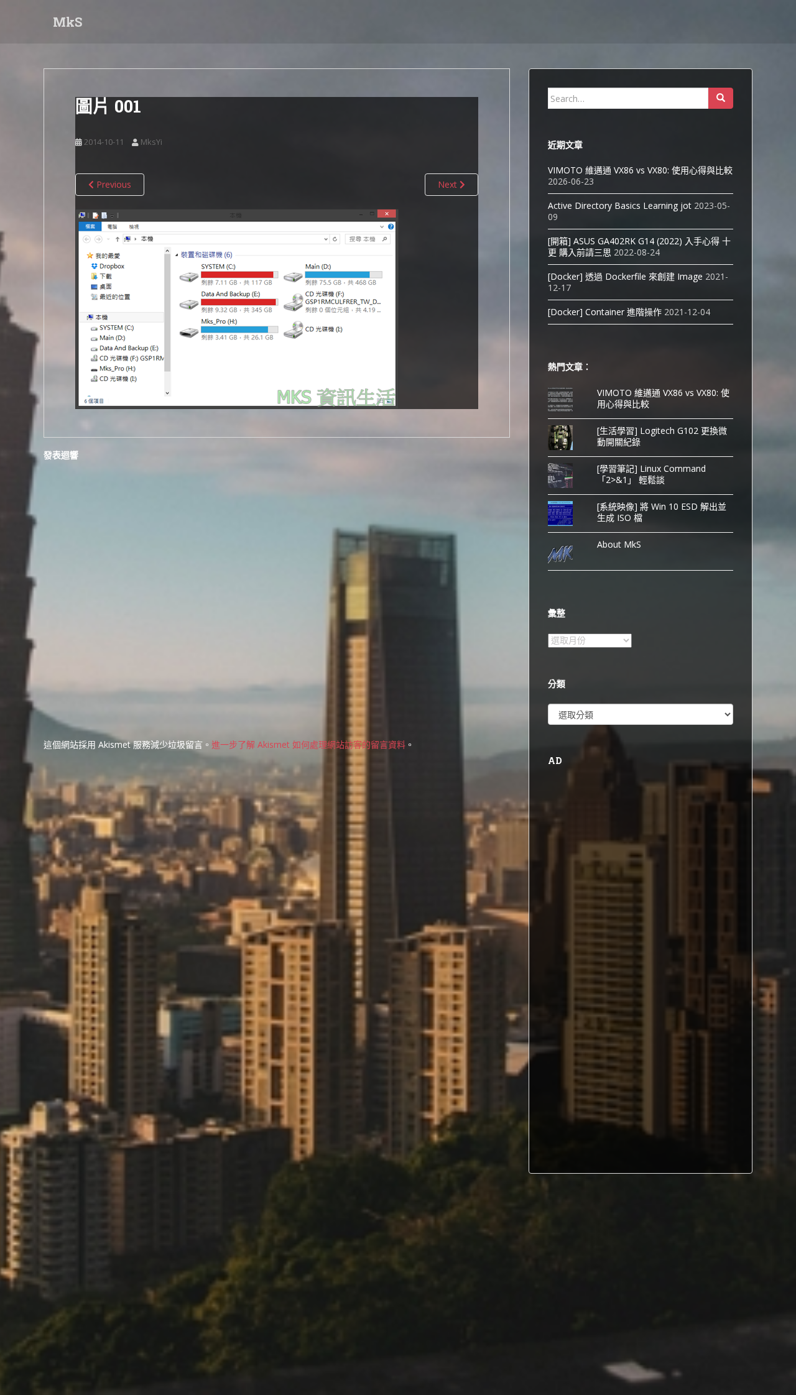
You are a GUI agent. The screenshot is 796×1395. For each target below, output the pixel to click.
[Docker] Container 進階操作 (605, 312)
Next (449, 184)
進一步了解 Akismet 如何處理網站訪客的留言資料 (308, 744)
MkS (67, 22)
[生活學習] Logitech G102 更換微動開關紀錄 (662, 436)
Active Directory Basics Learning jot (620, 205)
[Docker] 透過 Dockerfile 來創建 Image (625, 276)
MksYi (151, 141)
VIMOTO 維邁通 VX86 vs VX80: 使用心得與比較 (640, 170)
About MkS (619, 544)
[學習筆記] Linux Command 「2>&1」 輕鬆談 (651, 474)
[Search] (720, 98)
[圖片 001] (237, 308)
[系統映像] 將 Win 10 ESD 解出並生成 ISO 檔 (661, 511)
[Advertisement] (640, 967)
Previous (112, 184)
